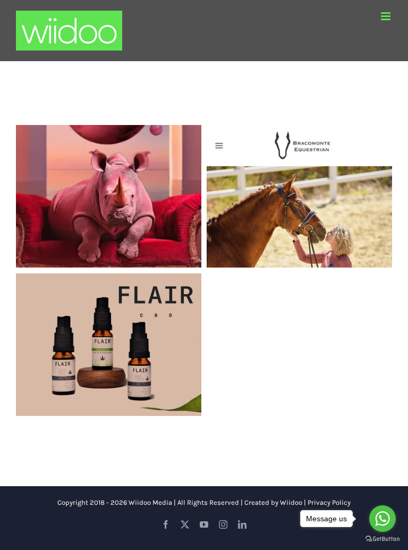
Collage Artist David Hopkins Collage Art (109, 180)
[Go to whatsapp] (382, 518)
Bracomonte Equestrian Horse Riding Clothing (299, 180)
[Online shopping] (108, 196)
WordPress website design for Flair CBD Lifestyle (109, 328)
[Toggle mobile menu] (386, 16)
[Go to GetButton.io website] (383, 539)
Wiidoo (291, 502)
